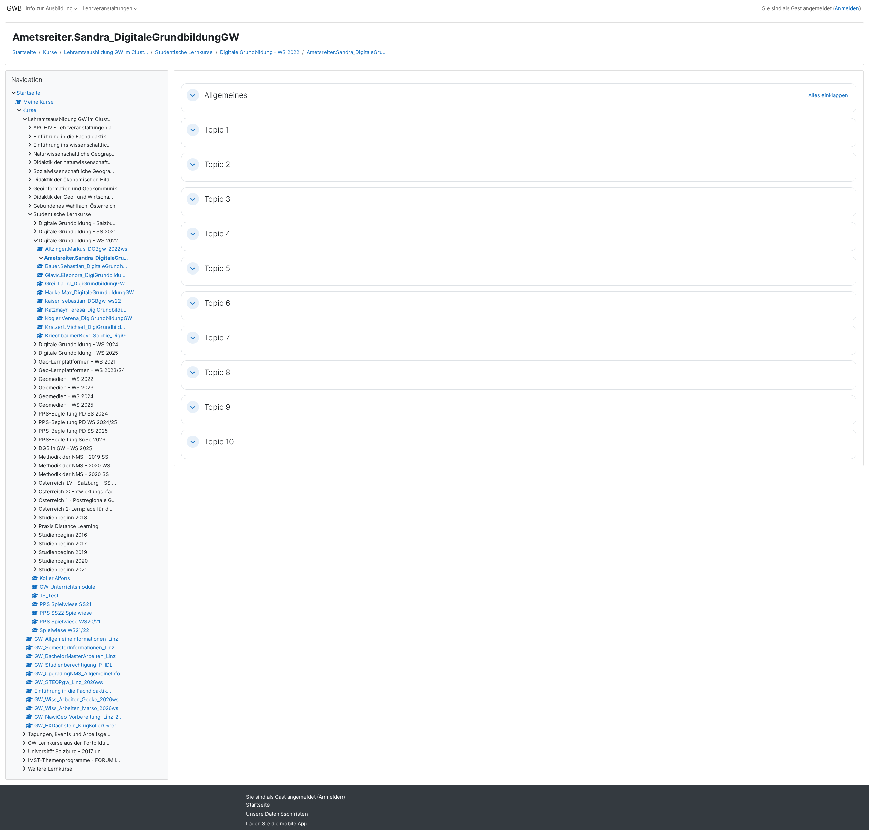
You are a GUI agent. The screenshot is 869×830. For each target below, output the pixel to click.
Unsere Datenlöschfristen (277, 814)
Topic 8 (217, 372)
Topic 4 (217, 233)
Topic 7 (217, 337)
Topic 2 (217, 164)
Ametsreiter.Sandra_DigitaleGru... (347, 52)
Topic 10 (219, 441)
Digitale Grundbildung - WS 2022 (259, 52)
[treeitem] (87, 431)
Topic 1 (216, 129)
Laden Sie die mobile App (276, 823)
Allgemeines (225, 95)
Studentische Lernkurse (184, 52)
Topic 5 (217, 268)
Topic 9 (217, 406)
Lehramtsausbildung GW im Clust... (106, 52)
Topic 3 (217, 199)
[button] (193, 95)
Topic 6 (217, 302)
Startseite (24, 52)
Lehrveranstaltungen (107, 8)
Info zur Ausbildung (49, 8)
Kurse (50, 52)
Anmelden (847, 8)
